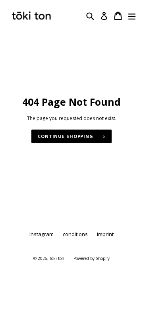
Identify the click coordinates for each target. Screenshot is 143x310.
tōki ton (57, 258)
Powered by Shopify (91, 258)
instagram (41, 234)
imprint (105, 234)
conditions (75, 234)
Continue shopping (65, 136)
